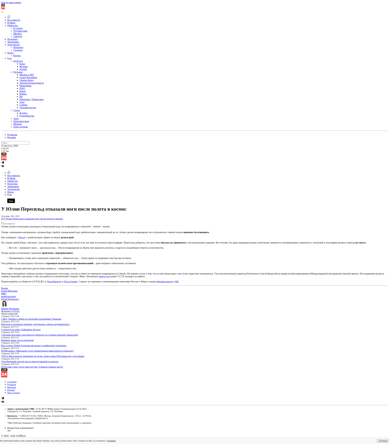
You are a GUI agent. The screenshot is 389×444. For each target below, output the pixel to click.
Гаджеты (17, 50)
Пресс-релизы (20, 126)
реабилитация (8, 296)
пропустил (104, 276)
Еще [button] (9, 194)
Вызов (4, 288)
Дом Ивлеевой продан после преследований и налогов (29, 361)
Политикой (111, 441)
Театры (23, 69)
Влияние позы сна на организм (17, 340)
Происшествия (21, 121)
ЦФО (22, 88)
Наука (10, 53)
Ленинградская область (31, 83)
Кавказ (23, 94)
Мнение (17, 124)
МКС (4, 293)
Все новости (13, 20)
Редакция (12, 134)
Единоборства (26, 115)
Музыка (23, 66)
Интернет (18, 47)
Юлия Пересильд (10, 299)
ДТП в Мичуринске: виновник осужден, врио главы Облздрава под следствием (42, 356)
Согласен (383, 441)
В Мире (11, 22)
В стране (17, 28)
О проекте (12, 382)
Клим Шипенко (9, 291)
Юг (21, 96)
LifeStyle (17, 36)
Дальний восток (27, 107)
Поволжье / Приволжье (31, 99)
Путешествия (20, 31)
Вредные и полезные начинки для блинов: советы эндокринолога (35, 324)
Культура (18, 61)
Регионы (17, 72)
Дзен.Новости (54, 281)
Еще (9, 58)
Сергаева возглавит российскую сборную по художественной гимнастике (39, 335)
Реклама (11, 137)
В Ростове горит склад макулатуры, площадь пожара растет (32, 367)
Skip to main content (11, 2)
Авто (16, 118)
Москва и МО (26, 74)
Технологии (13, 44)
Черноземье (25, 85)
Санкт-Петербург (28, 77)
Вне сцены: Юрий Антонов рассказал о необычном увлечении (33, 345)
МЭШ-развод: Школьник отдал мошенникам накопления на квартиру (37, 351)
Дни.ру (22, 237)
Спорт (16, 110)
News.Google (70, 281)
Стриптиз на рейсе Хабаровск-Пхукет (21, 329)
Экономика (13, 42)
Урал (21, 102)
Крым (22, 91)
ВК (177, 281)
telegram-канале (165, 281)
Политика (12, 39)
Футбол (23, 113)
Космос (17, 55)
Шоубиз (17, 33)
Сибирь (23, 105)
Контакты (11, 387)
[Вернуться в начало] (3, 8)
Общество (12, 25)
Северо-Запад (26, 80)
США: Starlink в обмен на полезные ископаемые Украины (31, 319)
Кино (22, 63)
